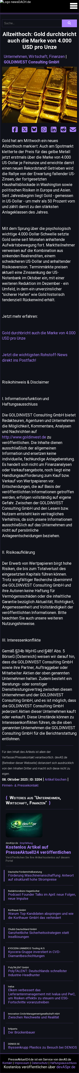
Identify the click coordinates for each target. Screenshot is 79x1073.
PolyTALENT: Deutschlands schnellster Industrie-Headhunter (37, 973)
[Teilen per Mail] (73, 129)
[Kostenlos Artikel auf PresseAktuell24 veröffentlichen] (24, 836)
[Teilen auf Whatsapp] (44, 129)
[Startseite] (39, 2)
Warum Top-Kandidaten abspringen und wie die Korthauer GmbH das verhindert (40, 916)
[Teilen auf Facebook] (15, 129)
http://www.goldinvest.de (24, 437)
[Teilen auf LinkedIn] (54, 129)
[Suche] (69, 23)
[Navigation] (74, 6)
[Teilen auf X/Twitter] (25, 129)
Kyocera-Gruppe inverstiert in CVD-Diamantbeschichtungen (34, 954)
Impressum (22, 1063)
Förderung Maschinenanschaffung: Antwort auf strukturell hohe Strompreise (41, 877)
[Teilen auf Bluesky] (34, 129)
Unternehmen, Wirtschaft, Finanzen (34, 56)
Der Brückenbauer (21, 1032)
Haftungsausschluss (63, 1063)
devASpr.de (65, 1067)
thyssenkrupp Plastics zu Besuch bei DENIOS (42, 1047)
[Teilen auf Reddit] (63, 129)
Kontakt (7, 1063)
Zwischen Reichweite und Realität (33, 1017)
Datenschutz (40, 1063)
